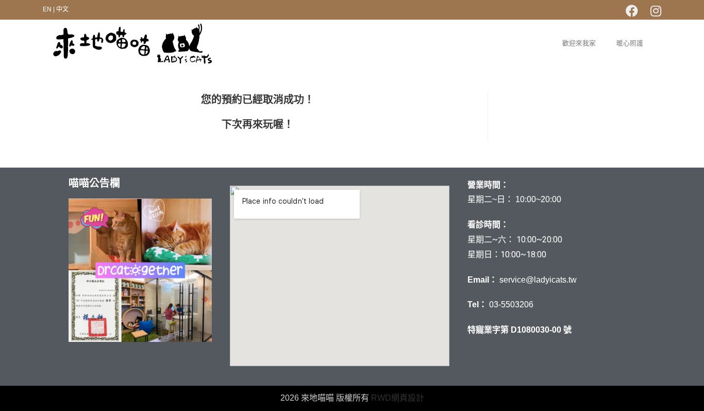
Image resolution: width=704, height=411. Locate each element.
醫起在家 (140, 358)
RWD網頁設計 (397, 397)
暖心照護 (629, 43)
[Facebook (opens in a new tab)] (631, 11)
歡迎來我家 (579, 43)
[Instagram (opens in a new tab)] (652, 11)
